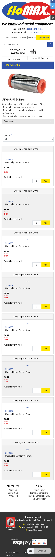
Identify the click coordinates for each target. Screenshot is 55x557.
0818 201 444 (34, 29)
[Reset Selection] (11, 135)
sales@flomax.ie (34, 530)
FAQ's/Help (14, 38)
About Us (13, 490)
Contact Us (32, 38)
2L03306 (9, 369)
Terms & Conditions (39, 493)
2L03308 (9, 453)
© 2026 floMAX (13, 552)
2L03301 (9, 159)
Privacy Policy (39, 490)
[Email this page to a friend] (52, 12)
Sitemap (9, 555)
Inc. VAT (35, 58)
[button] (39, 552)
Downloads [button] (10, 121)
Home (7, 38)
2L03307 (9, 411)
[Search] (50, 44)
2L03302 (9, 201)
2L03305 (9, 327)
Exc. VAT (45, 58)
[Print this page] (52, 17)
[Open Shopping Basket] (33, 51)
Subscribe (23, 38)
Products (13, 65)
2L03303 (9, 243)
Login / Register (43, 38)
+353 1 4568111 (35, 32)
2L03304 (9, 285)
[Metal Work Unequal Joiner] (27, 84)
